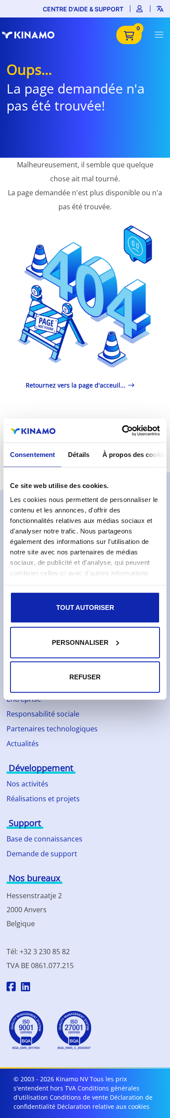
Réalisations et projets (43, 798)
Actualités (23, 743)
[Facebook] (11, 988)
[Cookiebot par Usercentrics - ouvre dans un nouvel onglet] (122, 430)
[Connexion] (140, 8)
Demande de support (42, 853)
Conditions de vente (79, 1097)
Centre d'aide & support (83, 9)
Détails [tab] (78, 454)
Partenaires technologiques (52, 729)
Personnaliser (80, 642)
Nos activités (27, 784)
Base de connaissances (44, 839)
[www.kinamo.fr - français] (32, 34)
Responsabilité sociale (43, 714)
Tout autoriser (85, 607)
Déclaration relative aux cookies (103, 1106)
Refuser (85, 677)
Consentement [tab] (32, 454)
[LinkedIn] (25, 988)
